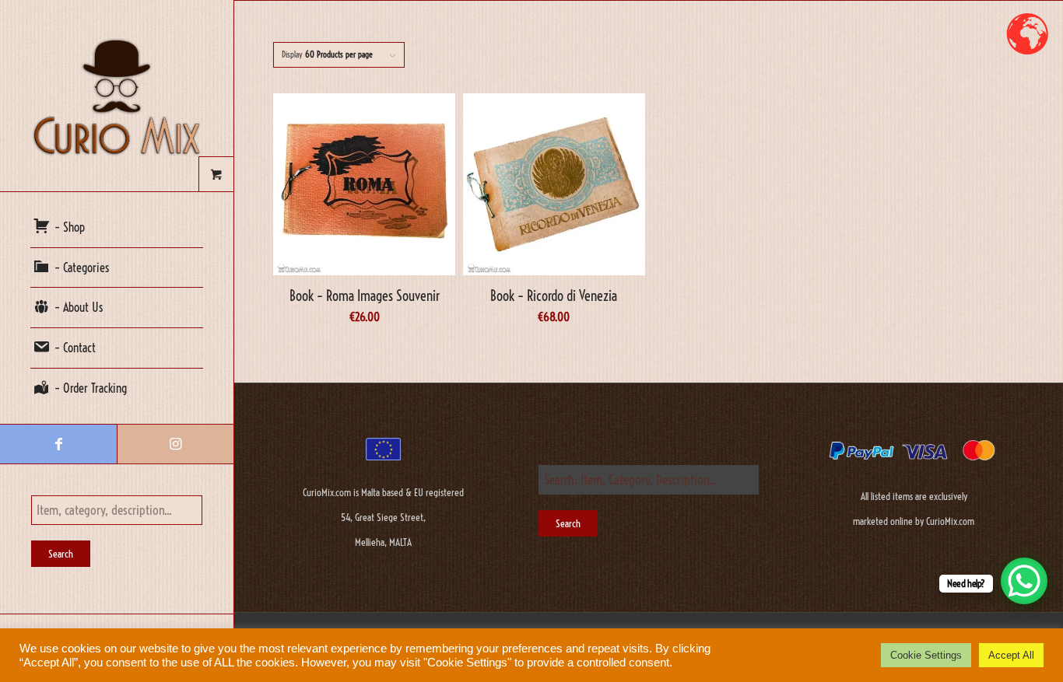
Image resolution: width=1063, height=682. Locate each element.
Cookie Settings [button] (926, 655)
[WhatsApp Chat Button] (1024, 581)
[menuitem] (116, 228)
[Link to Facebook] (58, 444)
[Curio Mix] (116, 95)
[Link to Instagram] (175, 444)
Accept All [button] (1011, 655)
